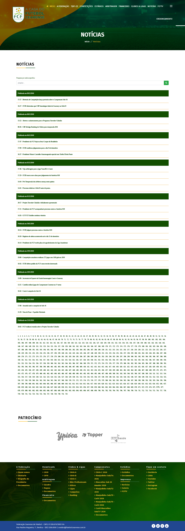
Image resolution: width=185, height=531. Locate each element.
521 (41, 377)
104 (164, 339)
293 (106, 356)
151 (37, 346)
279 (55, 356)
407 (73, 367)
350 (165, 360)
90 (120, 339)
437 (33, 370)
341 (132, 360)
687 (52, 390)
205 (84, 350)
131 (112, 343)
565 (52, 380)
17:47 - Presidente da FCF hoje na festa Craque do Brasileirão (38, 142)
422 (128, 367)
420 (121, 367)
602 (37, 384)
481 (44, 373)
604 (44, 384)
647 (52, 387)
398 (41, 367)
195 (48, 350)
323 (66, 360)
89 (117, 339)
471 (157, 370)
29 (92, 336)
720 (22, 394)
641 (30, 387)
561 (37, 380)
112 (44, 343)
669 (132, 387)
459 (114, 370)
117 (62, 343)
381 (128, 363)
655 (81, 387)
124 (87, 343)
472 (161, 370)
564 (48, 380)
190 (30, 350)
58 (27, 339)
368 (81, 363)
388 (154, 363)
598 (22, 384)
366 (73, 363)
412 (92, 367)
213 (114, 350)
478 (33, 373)
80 (91, 339)
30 (95, 336)
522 (44, 377)
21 (69, 336)
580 (106, 380)
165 (88, 346)
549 (143, 377)
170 (106, 346)
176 (128, 346)
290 (95, 356)
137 (134, 343)
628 (132, 384)
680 (26, 390)
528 (66, 377)
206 (88, 350)
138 (138, 343)
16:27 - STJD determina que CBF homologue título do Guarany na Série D (42, 106)
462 (125, 370)
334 (106, 360)
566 (55, 380)
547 (136, 377)
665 (117, 387)
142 (152, 343)
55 (18, 339)
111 (41, 343)
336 (114, 360)
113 (47, 343)
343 (139, 360)
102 (156, 339)
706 (121, 390)
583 (117, 380)
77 (82, 339)
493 (88, 373)
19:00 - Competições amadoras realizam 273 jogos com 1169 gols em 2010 (41, 257)
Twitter (151, 482)
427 (146, 367)
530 (73, 377)
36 (113, 336)
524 (52, 377)
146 (19, 346)
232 (33, 353)
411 (88, 367)
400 (48, 367)
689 (59, 390)
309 (165, 356)
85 (105, 339)
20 (66, 336)
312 (26, 360)
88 (114, 339)
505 (132, 373)
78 (85, 339)
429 (154, 367)
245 (81, 353)
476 (26, 373)
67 (53, 339)
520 (37, 377)
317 (44, 360)
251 (103, 353)
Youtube (151, 479)
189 (26, 350)
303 (143, 356)
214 (117, 350)
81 (94, 339)
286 (81, 356)
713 (146, 390)
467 (143, 370)
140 (145, 343)
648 (55, 387)
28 (89, 336)
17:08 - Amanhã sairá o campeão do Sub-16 (32, 306)
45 (139, 336)
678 (19, 390)
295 (114, 356)
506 (136, 373)
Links (150, 475)
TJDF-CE (74, 6)
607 (55, 384)
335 (110, 360)
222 (146, 350)
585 (125, 380)
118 (65, 343)
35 (110, 336)
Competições (86, 6)
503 (125, 373)
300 (132, 356)
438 (37, 370)
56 (21, 339)
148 (26, 346)
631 (143, 384)
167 (95, 346)
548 (139, 377)
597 (19, 384)
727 (48, 394)
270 (22, 356)
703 (110, 390)
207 (92, 350)
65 (47, 339)
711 (139, 390)
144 (160, 343)
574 (84, 380)
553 (157, 377)
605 (48, 384)
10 (38, 336)
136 (131, 343)
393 (22, 367)
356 (37, 363)
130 (109, 343)
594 (157, 380)
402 (55, 367)
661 (103, 387)
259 (132, 353)
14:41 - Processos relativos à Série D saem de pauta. (34, 188)
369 (84, 363)
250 (99, 353)
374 (103, 363)
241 (66, 353)
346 (150, 360)
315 (37, 360)
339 (124, 360)
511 (154, 373)
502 (121, 373)
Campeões (74, 492)
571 (73, 380)
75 (76, 339)
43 (133, 336)
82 (96, 339)
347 (154, 360)
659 (95, 387)
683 (37, 390)
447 (70, 370)
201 (70, 350)
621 (106, 384)
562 (41, 380)
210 (103, 350)
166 (92, 346)
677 (162, 387)
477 (30, 373)
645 (44, 387)
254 (114, 353)
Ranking (73, 495)
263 (146, 353)
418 (114, 367)
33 (104, 336)
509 (146, 373)
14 (49, 336)
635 (157, 384)
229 (22, 353)
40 (124, 336)
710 (136, 390)
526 (59, 377)
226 (161, 350)
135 (127, 343)
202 (73, 350)
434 (22, 370)
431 (161, 367)
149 (30, 346)
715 (154, 390)
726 (44, 394)
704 (114, 390)
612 (73, 384)
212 (110, 350)
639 (22, 387)
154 (48, 346)
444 (59, 370)
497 (103, 373)
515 (19, 377)
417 (110, 367)
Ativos (72, 485)
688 (55, 390)
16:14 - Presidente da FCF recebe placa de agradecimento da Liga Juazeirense (43, 243)
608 (59, 384)
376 (110, 363)
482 (48, 373)
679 (22, 390)
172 (114, 346)
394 (26, 367)
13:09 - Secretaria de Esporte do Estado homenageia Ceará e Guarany (40, 278)
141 (149, 343)
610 (66, 384)
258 (128, 353)
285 (77, 356)
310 (19, 360)
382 (132, 363)
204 (81, 350)
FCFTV (160, 6)
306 (154, 356)
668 (128, 387)
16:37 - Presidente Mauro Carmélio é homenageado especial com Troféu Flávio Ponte (45, 154)
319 (51, 360)
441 (48, 370)
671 (139, 387)
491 (81, 373)
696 (84, 390)
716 (157, 390)
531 (77, 377)
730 (59, 394)
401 (52, 367)
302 (139, 356)
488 (70, 373)
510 (150, 373)
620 (103, 384)
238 (55, 353)
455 (99, 370)
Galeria (125, 488)
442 (52, 370)
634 (154, 384)
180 (143, 346)
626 (124, 384)
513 (161, 373)
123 (83, 343)
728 (52, 394)
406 (70, 367)
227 (165, 350)
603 (41, 384)
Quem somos (23, 472)
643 (37, 387)
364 (66, 363)
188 (22, 350)
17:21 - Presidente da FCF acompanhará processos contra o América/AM (41, 209)
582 (114, 380)
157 (59, 346)
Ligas (72, 489)
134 (123, 343)
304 (146, 356)
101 (153, 339)
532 (81, 377)
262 (143, 353)
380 (125, 363)
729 (55, 394)
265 (154, 353)
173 (117, 346)
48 (147, 336)
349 (161, 360)
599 (26, 384)
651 (66, 387)
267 (161, 353)
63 (41, 339)
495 (95, 373)
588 (136, 380)
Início (52, 6)
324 (70, 360)
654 (77, 387)
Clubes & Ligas (138, 6)
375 (106, 363)
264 (150, 353)
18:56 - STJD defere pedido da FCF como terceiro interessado (37, 264)
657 (88, 387)
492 (84, 373)
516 (22, 377)
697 (88, 390)
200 (66, 350)
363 (63, 363)
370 (88, 363)
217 (128, 350)
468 (146, 370)
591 (146, 380)
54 (165, 336)
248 (92, 353)
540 (110, 377)
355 (33, 363)
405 (66, 367)
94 (131, 339)
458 (110, 370)
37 (116, 336)
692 (70, 390)
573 (81, 380)
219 (135, 350)
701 (103, 390)
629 (135, 384)
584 (121, 380)
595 (161, 380)
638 (19, 387)
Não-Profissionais (77, 482)
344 (143, 360)
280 (59, 356)
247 (88, 353)
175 (125, 346)
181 (146, 346)
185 (161, 346)
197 (55, 350)
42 (130, 336)
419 (117, 367)
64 (44, 339)
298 (125, 356)
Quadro (47, 485)
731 (63, 394)
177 (132, 346)
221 (143, 350)
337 (117, 360)
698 (92, 390)
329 (88, 360)
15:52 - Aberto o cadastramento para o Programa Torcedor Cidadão (40, 121)
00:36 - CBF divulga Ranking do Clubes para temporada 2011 (38, 127)
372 (95, 363)
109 (33, 343)
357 (41, 363)
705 (117, 390)
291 (99, 356)
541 (114, 377)
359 (48, 363)
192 (37, 350)
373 (99, 363)
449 (77, 370)
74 (73, 339)
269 (19, 356)
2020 (46, 472)
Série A (72, 472)
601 (33, 384)
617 (92, 384)
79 (88, 339)
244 (77, 353)
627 (128, 384)
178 (136, 346)
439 (41, 370)
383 (136, 363)
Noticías (152, 6)
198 (59, 350)
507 (139, 373)
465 (136, 370)
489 (73, 373)
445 (63, 370)
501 (117, 373)
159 (66, 346)
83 (99, 339)
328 (84, 360)
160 (70, 346)
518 (30, 377)
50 (153, 336)
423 (132, 367)
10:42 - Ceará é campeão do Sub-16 (29, 291)
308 (161, 356)
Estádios (99, 6)
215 (121, 350)
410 (84, 367)
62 (39, 339)
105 (19, 343)
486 (63, 373)
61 (36, 339)
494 (92, 373)
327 (81, 360)
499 (110, 373)
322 (62, 360)
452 (88, 370)
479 (37, 373)
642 (33, 387)
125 (90, 343)
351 (19, 363)
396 (33, 367)
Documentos (23, 485)
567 (59, 380)
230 (26, 353)
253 (110, 353)
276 (44, 356)
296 (117, 356)
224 (154, 350)
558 (26, 380)
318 (48, 360)
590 (143, 380)
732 (66, 394)
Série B (72, 475)
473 (165, 370)
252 (106, 353)
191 (33, 350)
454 (95, 370)
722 (30, 394)
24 (78, 336)
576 (92, 380)
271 (26, 356)
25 (81, 336)
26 (84, 336)
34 (107, 336)
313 (30, 360)
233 (37, 353)
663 (110, 387)
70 (62, 339)
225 (157, 350)
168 (99, 346)
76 (79, 339)
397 (37, 367)
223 (150, 350)
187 (19, 350)
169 (103, 346)
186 (165, 346)
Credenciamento (164, 19)
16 (55, 336)
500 (114, 373)
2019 (46, 475)
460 (117, 370)
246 (84, 353)
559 (30, 380)
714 (150, 390)
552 (154, 377)
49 (150, 336)
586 (128, 380)
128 (101, 343)
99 (146, 339)
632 (146, 384)
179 (139, 346)
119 (69, 343)
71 (65, 339)
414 (99, 367)
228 (19, 353)
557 (22, 380)
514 (165, 373)
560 (33, 380)
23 (75, 336)
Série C (72, 479)
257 (125, 353)
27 (87, 336)
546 (132, 377)
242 (70, 353)
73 (70, 339)
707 (125, 390)
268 (165, 353)
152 (41, 346)
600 (30, 384)
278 (52, 356)
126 (94, 343)
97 (140, 339)
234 (41, 353)
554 (161, 377)
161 (73, 346)
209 (99, 350)
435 (26, 370)
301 (136, 356)
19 (63, 336)
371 (92, 363)
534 (88, 377)
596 (165, 380)
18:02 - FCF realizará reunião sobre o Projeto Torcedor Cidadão (38, 327)
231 (30, 353)
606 (52, 384)
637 (165, 384)
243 (73, 353)
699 (95, 390)
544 (125, 377)
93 (128, 339)
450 (81, 370)
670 (136, 387)
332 (99, 360)
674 (150, 387)
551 (150, 377)
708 (128, 390)
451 (84, 370)
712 (143, 390)
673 (146, 387)
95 (134, 339)
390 (161, 363)
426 (143, 367)
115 (54, 343)
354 (30, 363)
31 (98, 336)
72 (67, 339)
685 (44, 390)
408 (77, 367)
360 (52, 363)
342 (135, 360)
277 (48, 356)
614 (81, 384)
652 (70, 387)
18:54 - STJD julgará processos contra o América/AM (35, 230)
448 (73, 370)
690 (63, 390)
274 (37, 356)
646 (48, 387)
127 (98, 343)
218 (132, 350)
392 (19, 367)
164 (84, 346)
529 (70, 377)
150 (33, 346)
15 (52, 336)
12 (43, 336)
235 (44, 353)
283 (70, 356)
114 (51, 343)
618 (95, 384)
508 (143, 373)
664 (114, 387)
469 (150, 370)
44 (136, 336)
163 (81, 346)
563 (44, 380)
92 (125, 339)
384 (139, 363)
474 (19, 373)
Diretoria (21, 475)
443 (55, 370)
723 (33, 394)
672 (143, 387)
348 (157, 360)
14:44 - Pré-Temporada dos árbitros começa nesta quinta (36, 182)
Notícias (126, 485)
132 (116, 343)
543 (121, 377)
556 (19, 380)
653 (73, 387)
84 (102, 339)
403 (59, 367)
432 (165, 367)
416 (106, 367)
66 (50, 339)
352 (22, 363)
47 (144, 336)
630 (139, 384)
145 (163, 343)
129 (105, 343)
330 (92, 360)
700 (99, 390)
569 (66, 380)
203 (77, 350)
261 (139, 353)
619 (99, 384)
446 (66, 370)
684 (41, 390)
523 (48, 377)
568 (63, 380)
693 (73, 390)
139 (141, 343)
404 (63, 367)
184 (157, 346)
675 (154, 387)
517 (26, 377)
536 (95, 377)
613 (77, 384)
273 (33, 356)
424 (135, 367)
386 (146, 363)
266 (157, 353)
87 (111, 339)
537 (99, 377)
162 (77, 346)
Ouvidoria (152, 472)
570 (70, 380)
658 (92, 387)
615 (84, 384)
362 (59, 363)
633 (150, 384)
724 (37, 394)
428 (150, 367)
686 (48, 390)
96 (137, 339)
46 (142, 336)
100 (149, 339)
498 (106, 373)
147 (22, 346)
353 (26, 363)
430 (157, 367)
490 (77, 373)
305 (150, 356)
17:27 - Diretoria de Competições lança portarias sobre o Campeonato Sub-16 (42, 100)
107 (26, 343)
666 (121, 387)
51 (156, 336)
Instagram (152, 485)
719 (19, 394)
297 (121, 356)
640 (26, 387)
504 (128, 373)
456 (103, 370)
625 (121, 384)
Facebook (152, 489)
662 (106, 387)
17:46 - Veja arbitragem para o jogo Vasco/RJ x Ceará (35, 169)
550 (146, 377)
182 (150, 346)
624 (117, 384)
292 (103, 356)
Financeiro (124, 6)
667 (125, 387)
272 (30, 356)
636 (161, 384)
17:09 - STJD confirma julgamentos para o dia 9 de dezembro (38, 148)
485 (59, 373)
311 (22, 360)
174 (121, 346)
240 (63, 353)
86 (108, 339)
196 (52, 350)
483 (52, 373)
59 (30, 339)
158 (63, 346)
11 (40, 336)
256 (121, 353)
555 (165, 377)
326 (77, 360)
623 (114, 384)
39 (121, 336)
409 (81, 367)
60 (33, 339)
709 (132, 390)
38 (118, 336)
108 (30, 343)
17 (58, 336)
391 (165, 363)
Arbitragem (111, 6)
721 (26, 394)
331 (95, 360)
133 (120, 343)
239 (59, 353)
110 (37, 343)
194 (44, 350)
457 (106, 370)
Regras (47, 488)
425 (139, 367)
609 (63, 384)
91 (122, 339)
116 (58, 343)
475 (22, 373)
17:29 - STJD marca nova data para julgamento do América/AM (39, 175)
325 (73, 360)
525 (55, 377)
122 (79, 343)
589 (139, 380)
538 (103, 377)
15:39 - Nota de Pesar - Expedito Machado (31, 312)
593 (154, 380)
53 (162, 336)
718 (165, 390)
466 (139, 370)
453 (92, 370)
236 (48, 353)
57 (24, 339)
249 (95, 353)
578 (99, 380)
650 (63, 387)
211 (106, 350)
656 (84, 387)
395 (30, 367)
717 (161, 390)
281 (63, 356)
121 (76, 343)
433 (19, 370)
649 (59, 387)
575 (88, 380)
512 (157, 373)
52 (159, 336)
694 (77, 390)
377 (114, 363)
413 (95, 367)
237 (52, 353)
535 (92, 377)
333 (103, 360)
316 (41, 360)
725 (41, 394)
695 (81, 390)
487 (66, 373)
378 (117, 363)
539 (106, 377)
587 (132, 380)
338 (121, 360)
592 (150, 380)
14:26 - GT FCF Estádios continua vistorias (31, 215)
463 (128, 370)
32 (101, 336)
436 (30, 370)
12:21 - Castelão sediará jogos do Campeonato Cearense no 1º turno (39, 285)
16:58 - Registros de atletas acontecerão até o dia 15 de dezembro (38, 236)
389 (157, 363)
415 (103, 367)
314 (33, 360)
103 (160, 339)
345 (146, 360)
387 (150, 363)
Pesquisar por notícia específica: (25, 78)
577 (95, 380)
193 (41, 350)
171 (110, 346)
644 (41, 387)
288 (88, 356)
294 (110, 356)
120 (72, 343)
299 (128, 356)
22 (72, 336)
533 (84, 377)
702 (106, 390)
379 (121, 363)
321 (59, 360)
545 (128, 377)
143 (156, 343)
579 (103, 380)
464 (132, 370)
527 (63, 377)
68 (56, 339)
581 (110, 380)
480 (41, 373)
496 (99, 373)
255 (117, 353)
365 (70, 363)
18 (61, 336)
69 (59, 339)
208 (95, 350)
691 (66, 390)
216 (124, 350)
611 (70, 384)
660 (99, 387)
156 (55, 346)
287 (84, 356)
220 (139, 350)
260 (136, 353)
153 (44, 346)
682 (33, 390)
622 (110, 384)
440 (44, 370)
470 (154, 370)
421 (124, 367)
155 (52, 346)
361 (55, 363)
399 (44, 367)
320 (55, 360)
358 (44, 363)
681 (30, 390)
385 (143, 363)
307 (157, 356)
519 (33, 377)
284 (73, 356)
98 (143, 339)
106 (22, 343)
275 (41, 356)
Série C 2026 (101, 472)
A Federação (63, 6)
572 (77, 380)
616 (88, 384)
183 (154, 346)
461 (121, 370)
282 (66, 356)
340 (128, 360)
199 (63, 350)
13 (46, 336)
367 (77, 363)
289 (92, 356)
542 (117, 377)
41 (127, 336)
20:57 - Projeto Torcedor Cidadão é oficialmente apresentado (37, 203)
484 (55, 373)
